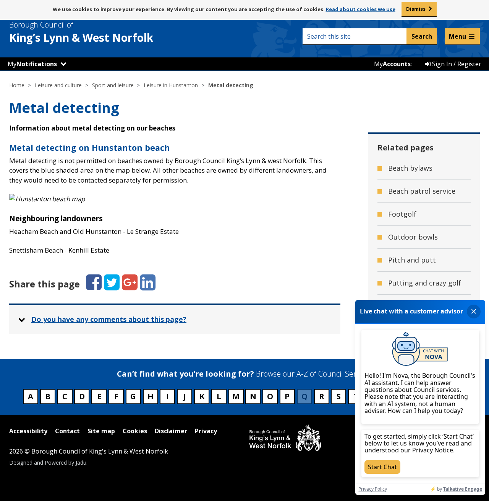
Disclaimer (171, 431)
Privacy (206, 431)
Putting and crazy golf (424, 282)
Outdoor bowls (413, 237)
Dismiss (416, 8)
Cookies (135, 431)
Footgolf (402, 214)
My (32, 64)
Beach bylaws (410, 168)
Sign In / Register (456, 64)
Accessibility (28, 431)
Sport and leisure (113, 85)
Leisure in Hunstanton (171, 85)
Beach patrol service (421, 191)
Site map (101, 431)
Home (16, 85)
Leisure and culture (58, 85)
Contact (67, 431)
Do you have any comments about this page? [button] (108, 319)
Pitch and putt (412, 259)
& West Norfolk (81, 32)
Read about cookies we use (360, 9)
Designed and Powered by (47, 462)
